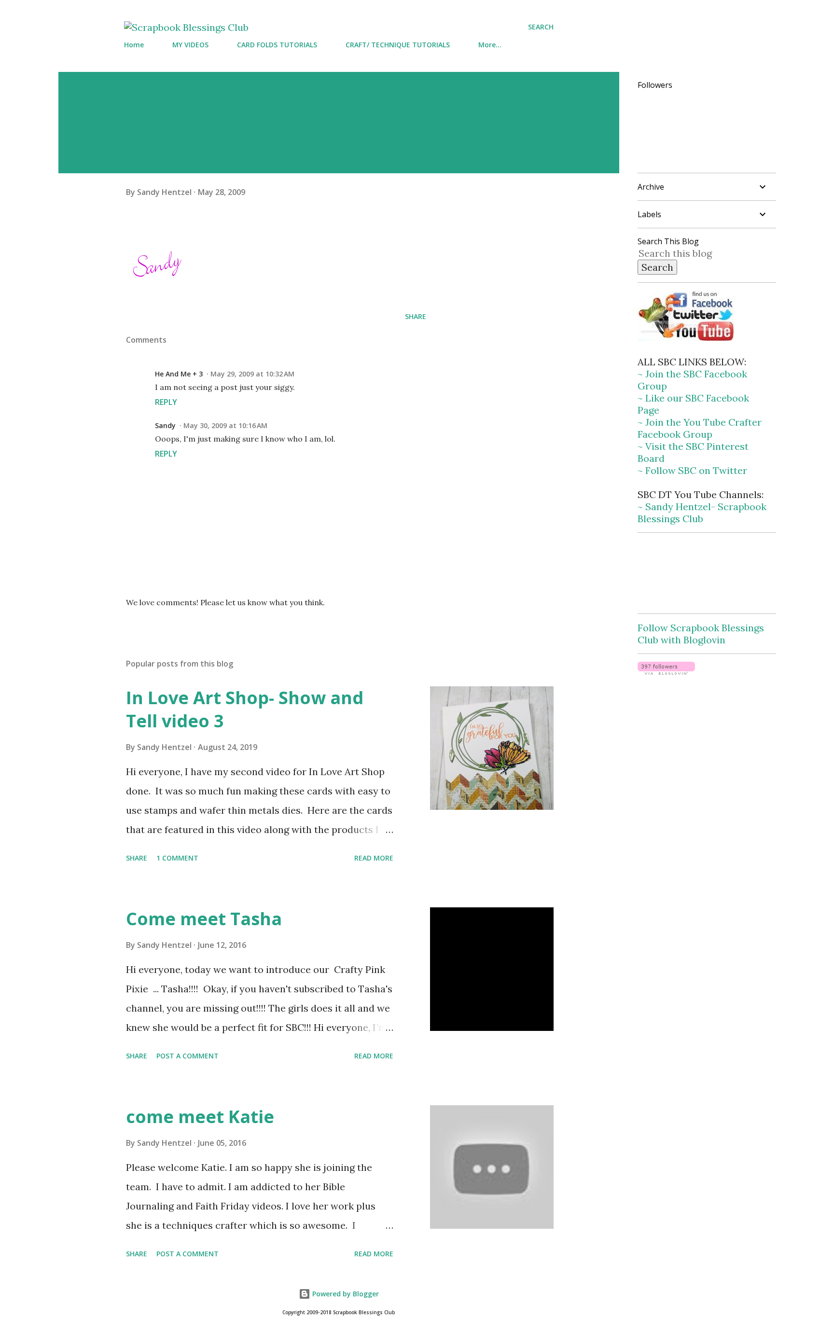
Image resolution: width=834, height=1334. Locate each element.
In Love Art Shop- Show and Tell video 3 (244, 709)
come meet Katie (200, 1116)
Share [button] (415, 316)
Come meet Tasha (204, 919)
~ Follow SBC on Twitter (692, 470)
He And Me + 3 (179, 373)
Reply (166, 402)
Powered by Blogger (344, 1293)
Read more (373, 857)
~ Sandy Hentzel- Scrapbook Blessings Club (702, 512)
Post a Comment (187, 1055)
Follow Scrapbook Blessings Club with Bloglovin (701, 634)
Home (134, 44)
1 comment (177, 857)
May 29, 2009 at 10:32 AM (252, 373)
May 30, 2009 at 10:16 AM (225, 425)
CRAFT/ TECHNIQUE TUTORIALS (398, 44)
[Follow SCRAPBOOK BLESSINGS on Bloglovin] (666, 671)
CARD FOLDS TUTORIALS (277, 44)
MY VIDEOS (190, 44)
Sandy (165, 425)
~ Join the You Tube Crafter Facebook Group (700, 428)
